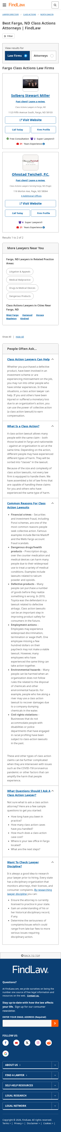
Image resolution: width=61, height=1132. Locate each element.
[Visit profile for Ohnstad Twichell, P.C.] (30, 162)
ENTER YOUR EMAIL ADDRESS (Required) (24, 1016)
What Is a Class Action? (23, 426)
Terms (6, 1123)
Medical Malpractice (19, 279)
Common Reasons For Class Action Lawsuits (26, 505)
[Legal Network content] (55, 1105)
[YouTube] (16, 1043)
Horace (40, 315)
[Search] (55, 4)
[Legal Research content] (55, 1095)
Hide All (20, 336)
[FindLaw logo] (18, 5)
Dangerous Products (20, 296)
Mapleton (11, 318)
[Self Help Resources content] (55, 1085)
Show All (6, 336)
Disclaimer (33, 1123)
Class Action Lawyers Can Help (28, 359)
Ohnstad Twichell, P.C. (30, 174)
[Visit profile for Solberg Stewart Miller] (30, 83)
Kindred (24, 318)
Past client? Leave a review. (30, 101)
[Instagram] (38, 1043)
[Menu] (4, 5)
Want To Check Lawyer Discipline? (23, 864)
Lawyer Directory (10, 14)
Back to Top (32, 955)
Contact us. (33, 995)
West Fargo (12, 315)
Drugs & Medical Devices (22, 287)
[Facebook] (6, 1043)
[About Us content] (55, 1064)
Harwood (27, 315)
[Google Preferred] (6, 1054)
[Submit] (54, 1023)
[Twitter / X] (27, 1043)
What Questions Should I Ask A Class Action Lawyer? (28, 793)
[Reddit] (49, 1043)
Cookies (47, 1123)
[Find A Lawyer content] (55, 1075)
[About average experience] (44, 144)
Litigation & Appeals (19, 271)
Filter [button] (10, 36)
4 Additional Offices (31, 195)
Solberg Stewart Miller (30, 95)
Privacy (18, 1123)
